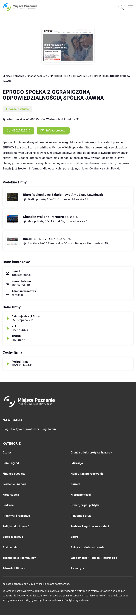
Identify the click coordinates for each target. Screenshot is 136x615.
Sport (74, 536)
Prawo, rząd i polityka (85, 505)
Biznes (7, 452)
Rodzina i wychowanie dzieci (90, 526)
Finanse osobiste (17, 109)
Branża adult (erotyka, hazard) (91, 452)
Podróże (8, 505)
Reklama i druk (81, 515)
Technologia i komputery (19, 558)
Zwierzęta (77, 568)
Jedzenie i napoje (14, 484)
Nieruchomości (81, 494)
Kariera (76, 484)
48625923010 (21, 130)
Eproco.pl (9, 142)
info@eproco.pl (56, 130)
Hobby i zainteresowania (87, 473)
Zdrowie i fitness (14, 568)
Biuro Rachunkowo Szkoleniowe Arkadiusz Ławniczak (63, 195)
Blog (6, 429)
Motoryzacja (11, 494)
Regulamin (49, 429)
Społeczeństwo (13, 536)
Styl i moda (10, 547)
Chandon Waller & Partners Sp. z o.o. (50, 217)
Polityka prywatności (25, 429)
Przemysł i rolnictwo (16, 515)
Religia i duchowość (16, 526)
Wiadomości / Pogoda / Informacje (94, 558)
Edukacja (77, 463)
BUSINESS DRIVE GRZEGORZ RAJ (48, 239)
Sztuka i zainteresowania (87, 547)
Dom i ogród (11, 463)
